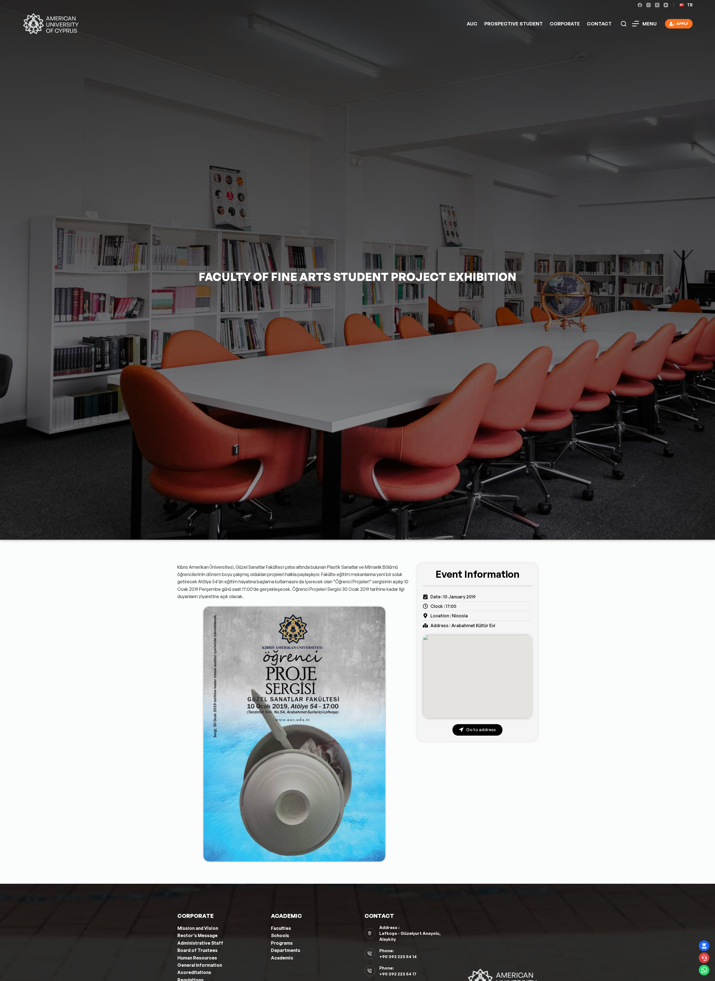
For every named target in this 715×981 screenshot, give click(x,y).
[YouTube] (666, 5)
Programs (282, 943)
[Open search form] (623, 24)
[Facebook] (640, 5)
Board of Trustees (197, 950)
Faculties (281, 928)
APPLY (682, 23)
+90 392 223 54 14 (398, 956)
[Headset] (704, 957)
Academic (282, 958)
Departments (285, 950)
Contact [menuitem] (599, 24)
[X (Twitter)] (657, 5)
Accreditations (194, 972)
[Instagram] (648, 5)
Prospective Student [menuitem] (513, 24)
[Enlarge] (378, 614)
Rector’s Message (197, 935)
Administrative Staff (200, 943)
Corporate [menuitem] (565, 24)
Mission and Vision (197, 928)
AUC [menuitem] (472, 24)
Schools (280, 935)
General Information (199, 965)
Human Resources (197, 958)
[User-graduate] (704, 945)
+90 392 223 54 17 (397, 974)
